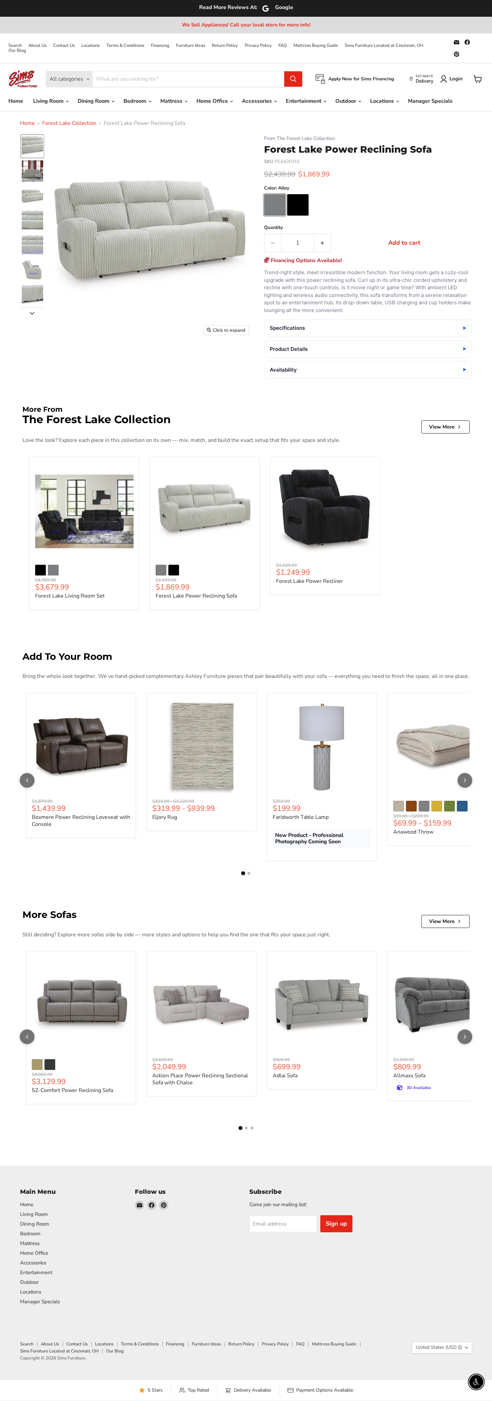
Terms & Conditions (125, 45)
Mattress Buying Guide (316, 45)
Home (15, 101)
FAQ (282, 45)
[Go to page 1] (243, 873)
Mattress (172, 101)
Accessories (257, 101)
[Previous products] (27, 780)
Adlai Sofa (285, 1075)
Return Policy (225, 45)
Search (15, 45)
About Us (37, 45)
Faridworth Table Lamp (301, 817)
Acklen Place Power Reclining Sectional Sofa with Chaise (200, 1079)
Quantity (273, 227)
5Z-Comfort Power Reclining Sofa (72, 1090)
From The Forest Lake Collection (299, 138)
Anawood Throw (413, 832)
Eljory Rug (164, 817)
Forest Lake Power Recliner (309, 581)
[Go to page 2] (248, 873)
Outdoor (346, 101)
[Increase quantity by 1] (322, 243)
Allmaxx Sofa (409, 1075)
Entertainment (304, 101)
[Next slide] (32, 312)
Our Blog (17, 50)
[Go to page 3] (251, 1128)
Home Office (212, 101)
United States (439, 1347)
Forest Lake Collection (69, 123)
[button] (32, 146)
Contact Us (64, 45)
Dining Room (94, 101)
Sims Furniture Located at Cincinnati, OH (384, 45)
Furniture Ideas (190, 45)
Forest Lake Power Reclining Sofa (196, 596)
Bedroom (136, 101)
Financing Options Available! (305, 260)
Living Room (49, 101)
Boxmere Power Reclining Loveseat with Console (81, 820)
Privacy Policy (258, 45)
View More (442, 426)
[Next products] (465, 780)
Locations (90, 45)
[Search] (293, 79)
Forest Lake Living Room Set (70, 596)
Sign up (336, 1224)
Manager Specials (430, 101)
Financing (160, 45)
